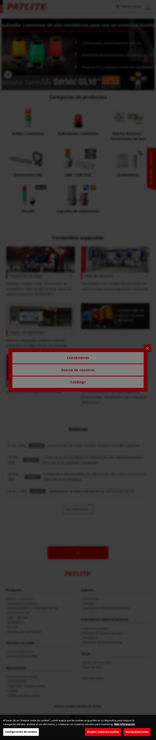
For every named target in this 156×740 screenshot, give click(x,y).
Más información (124, 724)
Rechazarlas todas (137, 732)
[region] (78, 727)
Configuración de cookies (21, 732)
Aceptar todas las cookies (103, 732)
